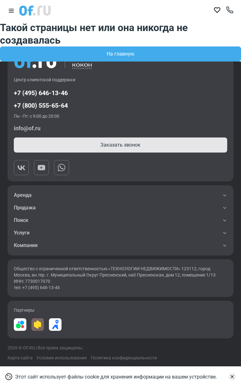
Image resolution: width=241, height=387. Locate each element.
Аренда (23, 195)
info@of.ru (27, 128)
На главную (120, 54)
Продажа (25, 208)
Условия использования (61, 357)
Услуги (21, 233)
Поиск (21, 220)
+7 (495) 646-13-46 (41, 93)
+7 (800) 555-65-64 (41, 105)
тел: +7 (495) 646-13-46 (37, 287)
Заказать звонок (120, 145)
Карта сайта (20, 357)
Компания (26, 245)
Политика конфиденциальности (124, 357)
